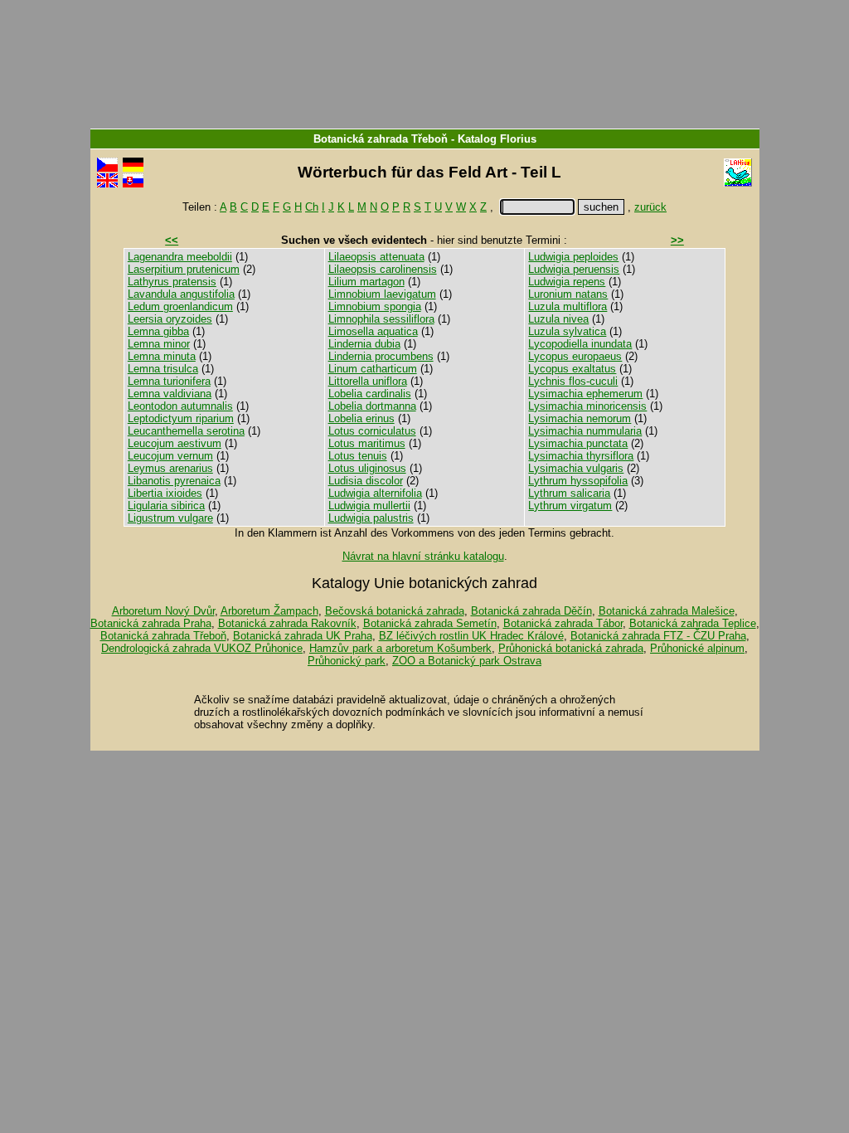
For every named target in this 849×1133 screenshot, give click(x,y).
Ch (311, 207)
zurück (650, 207)
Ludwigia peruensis (573, 269)
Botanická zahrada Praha (150, 623)
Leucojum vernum (170, 456)
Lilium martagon (366, 281)
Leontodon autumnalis (180, 406)
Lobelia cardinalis (369, 393)
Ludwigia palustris (371, 518)
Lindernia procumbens (381, 356)
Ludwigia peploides (573, 256)
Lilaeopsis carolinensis (382, 269)
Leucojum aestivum (174, 443)
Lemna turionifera (169, 381)
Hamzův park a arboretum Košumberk (400, 648)
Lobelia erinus (361, 418)
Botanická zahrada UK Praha (302, 636)
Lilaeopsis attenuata (376, 256)
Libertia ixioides (165, 493)
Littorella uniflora (367, 381)
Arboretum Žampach (269, 611)
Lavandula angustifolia (181, 294)
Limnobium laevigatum (382, 294)
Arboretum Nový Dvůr (163, 611)
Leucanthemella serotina (186, 431)
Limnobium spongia (374, 306)
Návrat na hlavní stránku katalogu (423, 556)
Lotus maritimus (366, 443)
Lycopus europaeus (575, 356)
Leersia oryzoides (170, 319)
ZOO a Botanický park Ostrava (466, 660)
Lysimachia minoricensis (587, 406)
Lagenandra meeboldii (180, 256)
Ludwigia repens (566, 281)
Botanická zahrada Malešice (667, 611)
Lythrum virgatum (570, 505)
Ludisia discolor (365, 480)
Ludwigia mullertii (369, 505)
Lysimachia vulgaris (575, 468)
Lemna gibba (158, 331)
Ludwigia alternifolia (375, 493)
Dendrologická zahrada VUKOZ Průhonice (202, 648)
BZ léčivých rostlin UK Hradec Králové (471, 636)
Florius (518, 139)
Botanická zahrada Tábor (563, 623)
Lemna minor (159, 344)
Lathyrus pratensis (172, 281)
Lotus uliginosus (367, 468)
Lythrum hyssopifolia (578, 480)
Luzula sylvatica (567, 331)
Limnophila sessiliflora (381, 319)
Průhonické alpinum (697, 648)
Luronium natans (568, 294)
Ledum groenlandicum (180, 306)
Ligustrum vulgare (170, 518)
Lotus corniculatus (372, 431)
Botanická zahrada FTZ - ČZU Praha (658, 636)
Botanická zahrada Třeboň (380, 139)
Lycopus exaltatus (572, 368)
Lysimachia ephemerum (585, 393)
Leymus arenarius (170, 468)
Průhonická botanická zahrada (570, 648)
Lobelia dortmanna (372, 406)
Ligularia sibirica (166, 505)
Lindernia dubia (364, 344)
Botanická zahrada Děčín (531, 611)
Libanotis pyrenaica (174, 480)
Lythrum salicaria (569, 493)
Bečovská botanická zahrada (394, 611)
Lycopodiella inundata (580, 344)
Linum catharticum (372, 368)
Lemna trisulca (163, 368)
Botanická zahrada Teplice (692, 623)
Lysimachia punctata (578, 443)
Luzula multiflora (567, 306)
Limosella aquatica (373, 331)
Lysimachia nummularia (585, 431)
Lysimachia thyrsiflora (580, 456)
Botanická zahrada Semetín (430, 623)
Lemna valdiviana (169, 393)
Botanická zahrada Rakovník (287, 623)
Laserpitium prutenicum (184, 269)
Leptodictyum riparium (181, 418)
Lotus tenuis (357, 456)
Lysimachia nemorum (579, 418)
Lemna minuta (162, 356)
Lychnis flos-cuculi (573, 381)
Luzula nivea (558, 319)
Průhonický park (347, 660)
